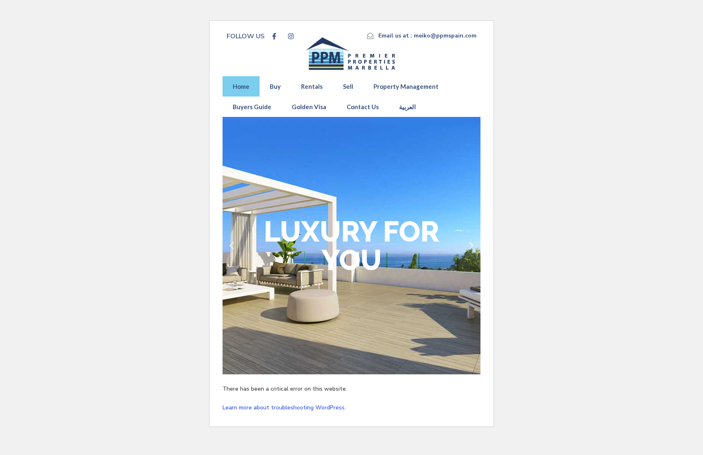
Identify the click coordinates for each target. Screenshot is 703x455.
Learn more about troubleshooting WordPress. (284, 407)
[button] (232, 245)
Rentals (312, 86)
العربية (407, 106)
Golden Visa (309, 106)
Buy (275, 86)
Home (241, 86)
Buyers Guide (252, 106)
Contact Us (363, 106)
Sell (348, 86)
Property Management (406, 86)
